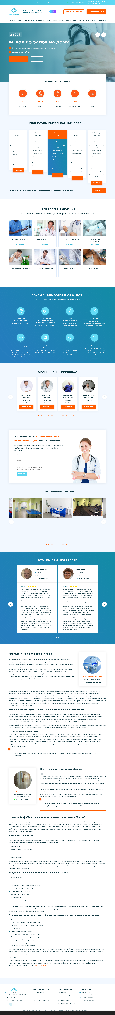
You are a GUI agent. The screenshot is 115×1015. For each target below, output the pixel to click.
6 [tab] (46, 415)
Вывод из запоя (28, 20)
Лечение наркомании (70, 20)
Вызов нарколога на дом (45, 239)
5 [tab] (52, 544)
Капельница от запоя (63, 1000)
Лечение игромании (58, 20)
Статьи (45, 2)
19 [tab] (66, 415)
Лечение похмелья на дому (20, 269)
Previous (97, 34)
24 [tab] (74, 415)
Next (103, 34)
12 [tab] (63, 544)
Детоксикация (61, 997)
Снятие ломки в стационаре (41, 1000)
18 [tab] (65, 415)
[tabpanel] (57, 52)
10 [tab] (52, 415)
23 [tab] (73, 415)
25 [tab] (76, 415)
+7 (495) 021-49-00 (76, 3)
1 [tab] (38, 415)
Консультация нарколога (45, 269)
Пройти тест (99, 190)
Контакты (50, 2)
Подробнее (37, 59)
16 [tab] (62, 415)
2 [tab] (40, 415)
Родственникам (100, 20)
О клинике (12, 2)
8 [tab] (49, 415)
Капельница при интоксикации (94, 240)
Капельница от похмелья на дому (67, 1003)
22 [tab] (71, 415)
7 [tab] (48, 415)
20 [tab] (68, 415)
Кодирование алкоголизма (42, 20)
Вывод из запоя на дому (20, 239)
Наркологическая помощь (86, 20)
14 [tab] (66, 544)
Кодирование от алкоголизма (69, 270)
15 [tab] (60, 415)
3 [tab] (41, 415)
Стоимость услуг (59, 2)
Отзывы (39, 2)
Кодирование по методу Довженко (43, 997)
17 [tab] (63, 415)
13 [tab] (57, 415)
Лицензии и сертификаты (23, 2)
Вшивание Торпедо (94, 269)
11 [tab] (54, 415)
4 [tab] (43, 415)
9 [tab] (51, 415)
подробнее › (20, 244)
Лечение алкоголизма (15, 20)
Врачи (34, 2)
